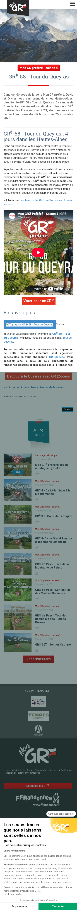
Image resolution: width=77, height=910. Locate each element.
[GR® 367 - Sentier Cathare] (18, 642)
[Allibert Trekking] (38, 730)
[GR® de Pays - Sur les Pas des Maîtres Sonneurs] (18, 589)
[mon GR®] (37, 753)
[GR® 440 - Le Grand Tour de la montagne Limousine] (18, 538)
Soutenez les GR (37, 785)
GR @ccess (57, 357)
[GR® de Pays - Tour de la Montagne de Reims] (18, 564)
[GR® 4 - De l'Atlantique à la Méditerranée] (18, 490)
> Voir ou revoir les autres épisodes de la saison (34, 387)
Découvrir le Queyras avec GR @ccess (38, 376)
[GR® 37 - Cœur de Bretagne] (18, 514)
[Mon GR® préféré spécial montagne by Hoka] (18, 464)
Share (37, 474)
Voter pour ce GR (38, 300)
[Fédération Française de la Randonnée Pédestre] (37, 799)
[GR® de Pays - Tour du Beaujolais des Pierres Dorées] (18, 617)
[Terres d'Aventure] (38, 716)
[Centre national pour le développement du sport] (38, 701)
